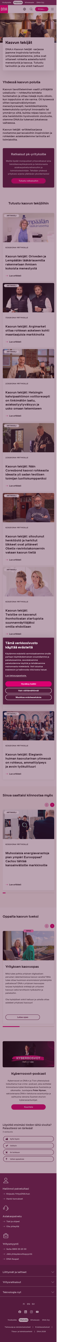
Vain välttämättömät (27, 692)
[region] (27, 671)
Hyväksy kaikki (27, 685)
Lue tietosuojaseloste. (16, 677)
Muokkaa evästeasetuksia (27, 699)
